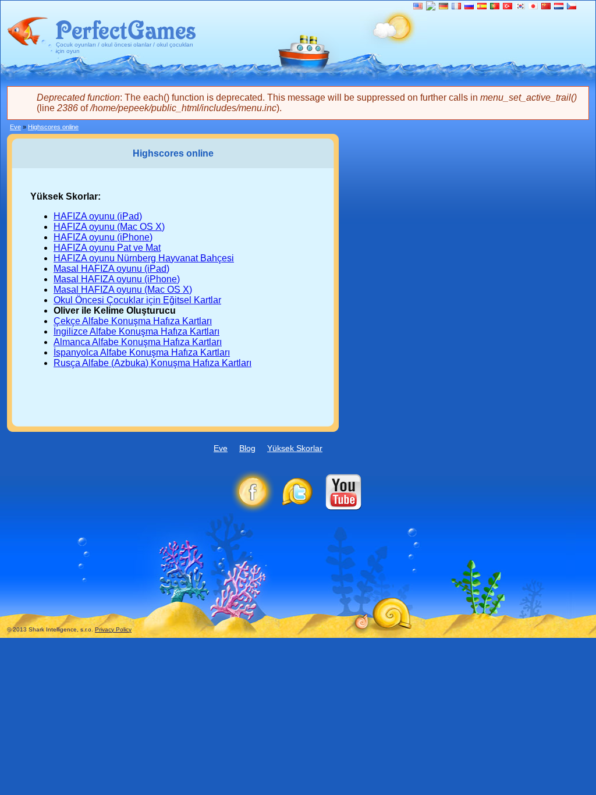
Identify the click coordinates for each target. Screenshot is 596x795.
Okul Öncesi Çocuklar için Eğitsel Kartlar (137, 300)
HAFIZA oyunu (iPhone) (103, 237)
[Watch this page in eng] (418, 6)
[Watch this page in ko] (520, 6)
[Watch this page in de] (443, 6)
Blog (247, 448)
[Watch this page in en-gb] (430, 7)
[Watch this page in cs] (571, 6)
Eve (15, 126)
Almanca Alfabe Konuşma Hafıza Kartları (138, 342)
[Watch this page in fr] (456, 6)
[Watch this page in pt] (494, 6)
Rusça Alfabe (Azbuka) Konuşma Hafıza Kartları (152, 363)
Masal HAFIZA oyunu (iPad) (111, 269)
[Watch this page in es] (482, 6)
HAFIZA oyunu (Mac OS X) (109, 227)
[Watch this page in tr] (507, 6)
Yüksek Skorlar (294, 448)
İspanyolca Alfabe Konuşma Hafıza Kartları (142, 352)
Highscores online (53, 126)
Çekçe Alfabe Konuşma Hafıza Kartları (133, 321)
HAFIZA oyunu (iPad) (98, 216)
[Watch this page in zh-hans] (546, 6)
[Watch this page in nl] (558, 6)
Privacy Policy (113, 629)
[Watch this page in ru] (469, 6)
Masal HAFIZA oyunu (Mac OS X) (123, 289)
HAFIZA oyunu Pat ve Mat (107, 248)
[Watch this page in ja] (533, 6)
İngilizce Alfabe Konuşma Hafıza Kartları (136, 331)
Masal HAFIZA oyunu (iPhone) (117, 279)
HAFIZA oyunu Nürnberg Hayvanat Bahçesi (144, 258)
